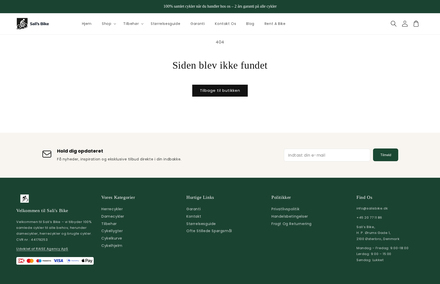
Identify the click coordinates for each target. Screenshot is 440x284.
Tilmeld (385, 155)
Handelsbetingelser (289, 216)
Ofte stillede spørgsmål (209, 230)
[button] (107, 23)
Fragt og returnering (291, 223)
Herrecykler (112, 209)
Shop (106, 23)
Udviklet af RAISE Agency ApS (42, 248)
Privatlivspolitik (285, 209)
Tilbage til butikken (220, 90)
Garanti (193, 209)
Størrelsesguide (201, 223)
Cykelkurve (111, 238)
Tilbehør (131, 23)
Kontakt (193, 216)
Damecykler (112, 216)
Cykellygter (112, 230)
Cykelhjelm (111, 245)
